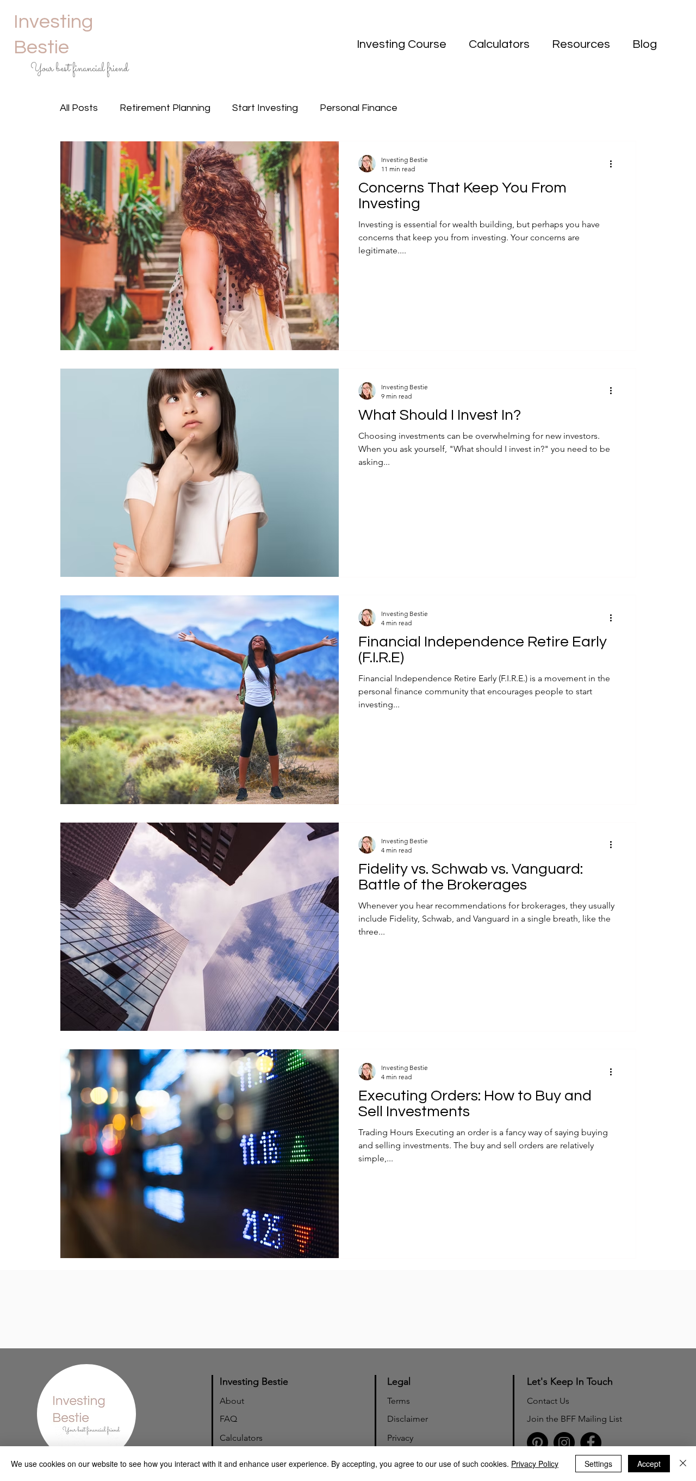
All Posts (79, 108)
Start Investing (265, 108)
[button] (399, 44)
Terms (398, 1401)
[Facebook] (590, 1442)
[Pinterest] (537, 1442)
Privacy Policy (534, 1463)
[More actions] (614, 163)
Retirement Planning (165, 108)
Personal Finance (358, 108)
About (232, 1401)
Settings (598, 1463)
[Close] (682, 1463)
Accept (649, 1463)
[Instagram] (564, 1442)
